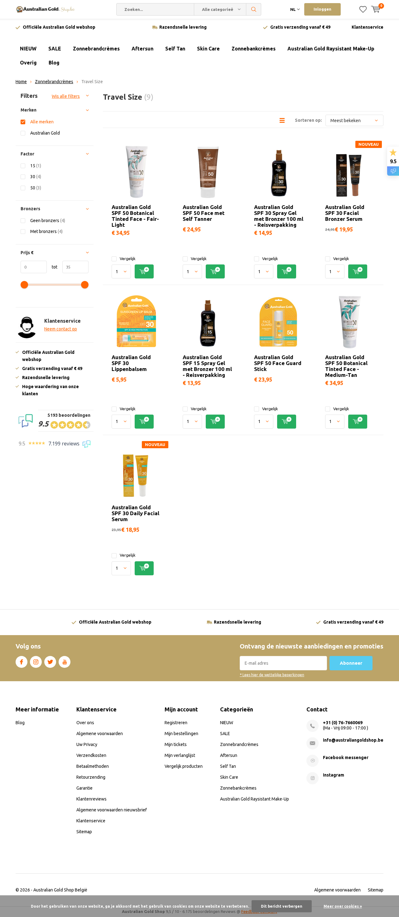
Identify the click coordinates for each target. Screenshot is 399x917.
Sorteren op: (308, 120)
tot (52, 266)
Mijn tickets (176, 744)
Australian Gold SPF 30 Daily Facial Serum (135, 513)
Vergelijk (128, 258)
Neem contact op (60, 328)
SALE (54, 48)
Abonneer (351, 663)
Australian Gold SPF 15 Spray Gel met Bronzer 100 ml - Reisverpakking (207, 366)
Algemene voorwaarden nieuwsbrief (111, 809)
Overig (28, 62)
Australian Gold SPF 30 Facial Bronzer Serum (344, 213)
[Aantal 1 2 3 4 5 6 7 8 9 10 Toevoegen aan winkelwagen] (136, 271)
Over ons (85, 722)
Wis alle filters (66, 96)
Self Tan (175, 48)
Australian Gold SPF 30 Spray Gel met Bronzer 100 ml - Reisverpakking (278, 216)
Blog (54, 62)
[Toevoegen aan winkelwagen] (144, 271)
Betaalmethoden (92, 766)
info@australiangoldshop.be (353, 740)
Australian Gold (45, 133)
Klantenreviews (91, 798)
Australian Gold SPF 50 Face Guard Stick (277, 363)
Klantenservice (367, 27)
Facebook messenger (345, 757)
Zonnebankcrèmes (254, 48)
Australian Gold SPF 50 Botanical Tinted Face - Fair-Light (135, 216)
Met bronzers (46, 231)
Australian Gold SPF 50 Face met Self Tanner (203, 213)
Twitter (50, 662)
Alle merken (42, 121)
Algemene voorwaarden (99, 733)
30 (35, 176)
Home (21, 81)
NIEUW (28, 48)
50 (35, 187)
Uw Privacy (86, 744)
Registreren (176, 722)
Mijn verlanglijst (180, 755)
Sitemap (84, 831)
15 (35, 165)
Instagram (36, 662)
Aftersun (142, 48)
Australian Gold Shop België (60, 889)
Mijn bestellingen (181, 733)
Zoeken (253, 9)
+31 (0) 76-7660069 (343, 722)
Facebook (21, 662)
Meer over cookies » (343, 906)
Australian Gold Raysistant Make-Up (330, 48)
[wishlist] (363, 9)
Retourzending (90, 777)
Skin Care (208, 48)
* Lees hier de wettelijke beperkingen (272, 675)
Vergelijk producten (184, 766)
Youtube (64, 662)
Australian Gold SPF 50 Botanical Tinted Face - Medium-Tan (346, 366)
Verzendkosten (91, 755)
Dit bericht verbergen (281, 906)
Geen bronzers (47, 220)
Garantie (84, 788)
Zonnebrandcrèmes (96, 48)
